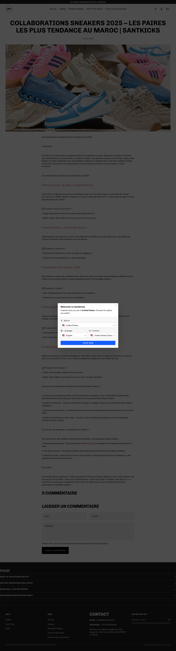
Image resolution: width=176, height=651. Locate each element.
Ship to (67, 320)
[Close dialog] (116, 305)
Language (68, 330)
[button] (88, 325)
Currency (95, 330)
